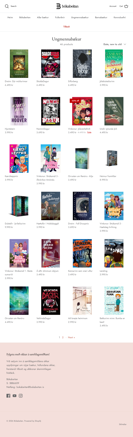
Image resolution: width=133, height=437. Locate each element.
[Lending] (114, 253)
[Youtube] (14, 396)
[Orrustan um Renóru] (19, 300)
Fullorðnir (60, 17)
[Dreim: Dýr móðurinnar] (19, 63)
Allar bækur (43, 17)
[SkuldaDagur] (50, 63)
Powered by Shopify (32, 420)
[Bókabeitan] (66, 6)
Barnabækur (101, 17)
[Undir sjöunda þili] (114, 111)
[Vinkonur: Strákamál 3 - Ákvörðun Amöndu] (50, 158)
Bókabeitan (24, 17)
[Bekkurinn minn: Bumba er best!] (114, 300)
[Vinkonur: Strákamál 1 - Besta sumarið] (19, 253)
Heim (10, 17)
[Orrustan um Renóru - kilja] (82, 158)
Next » (71, 337)
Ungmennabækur (80, 17)
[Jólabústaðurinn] (114, 63)
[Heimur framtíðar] (114, 158)
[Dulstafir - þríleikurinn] (19, 206)
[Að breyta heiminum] (82, 300)
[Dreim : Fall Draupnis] (82, 206)
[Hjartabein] (19, 111)
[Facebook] (8, 396)
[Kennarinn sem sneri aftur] (82, 253)
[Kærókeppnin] (19, 158)
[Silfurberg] (82, 63)
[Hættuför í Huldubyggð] (50, 206)
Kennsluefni (120, 17)
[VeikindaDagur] (50, 300)
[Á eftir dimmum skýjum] (50, 253)
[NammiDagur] (50, 111)
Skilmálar (123, 424)
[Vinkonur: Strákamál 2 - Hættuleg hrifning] (114, 206)
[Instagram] (21, 396)
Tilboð (66, 26)
